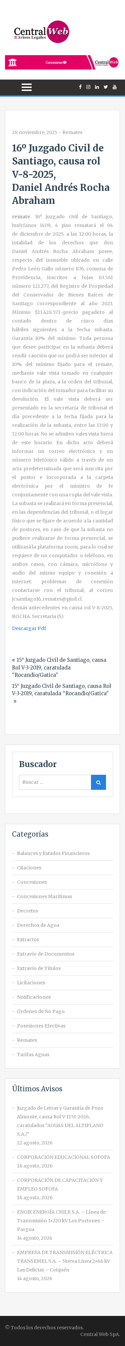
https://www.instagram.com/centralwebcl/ (88, 87)
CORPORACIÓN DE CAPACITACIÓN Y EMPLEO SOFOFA (60, 1184)
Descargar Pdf (29, 628)
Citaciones (29, 868)
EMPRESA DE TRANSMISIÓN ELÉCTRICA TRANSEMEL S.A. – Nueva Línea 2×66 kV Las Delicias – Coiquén (65, 1261)
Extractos (28, 940)
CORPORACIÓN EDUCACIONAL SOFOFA (63, 1157)
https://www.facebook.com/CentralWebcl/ (80, 87)
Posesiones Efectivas (41, 1026)
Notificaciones (34, 997)
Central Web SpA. (100, 1334)
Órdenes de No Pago (41, 1011)
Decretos (27, 911)
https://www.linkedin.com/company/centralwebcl (97, 87)
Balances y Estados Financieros (53, 853)
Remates (72, 132)
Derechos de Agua (38, 925)
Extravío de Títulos (39, 968)
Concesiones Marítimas (44, 896)
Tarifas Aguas (33, 1055)
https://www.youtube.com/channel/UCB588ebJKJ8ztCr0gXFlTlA (115, 87)
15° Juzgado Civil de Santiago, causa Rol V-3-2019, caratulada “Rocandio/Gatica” (59, 667)
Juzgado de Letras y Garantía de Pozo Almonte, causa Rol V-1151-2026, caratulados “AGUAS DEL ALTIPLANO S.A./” (60, 1121)
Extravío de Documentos (45, 954)
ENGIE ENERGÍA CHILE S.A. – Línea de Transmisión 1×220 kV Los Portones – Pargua (61, 1220)
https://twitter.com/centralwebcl (106, 87)
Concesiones (32, 882)
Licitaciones (31, 983)
